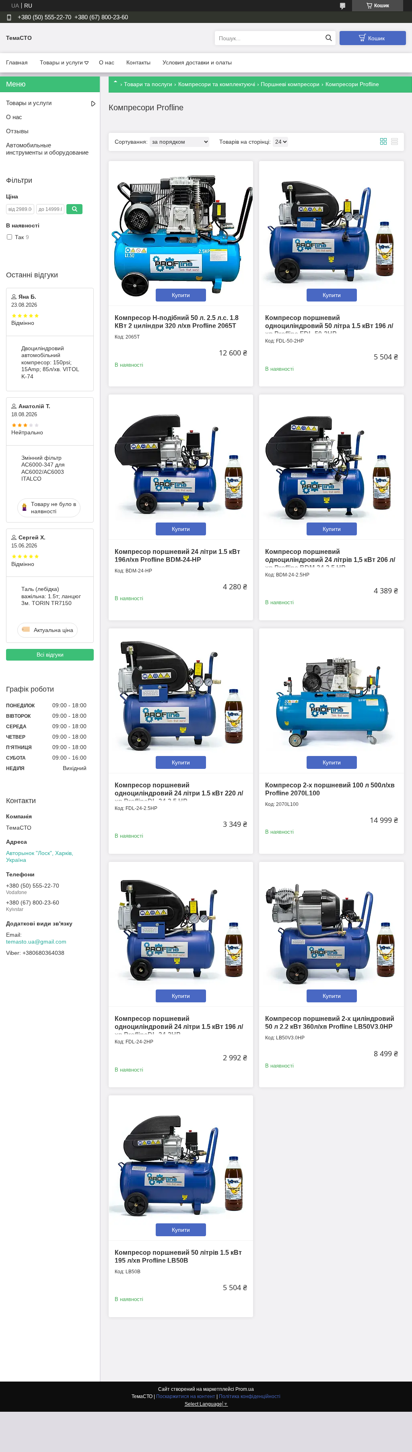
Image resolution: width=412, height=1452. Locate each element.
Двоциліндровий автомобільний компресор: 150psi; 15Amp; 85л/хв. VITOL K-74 (50, 362)
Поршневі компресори (290, 84)
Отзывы (17, 131)
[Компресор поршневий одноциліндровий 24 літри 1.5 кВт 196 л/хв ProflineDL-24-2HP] (181, 934)
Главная (17, 62)
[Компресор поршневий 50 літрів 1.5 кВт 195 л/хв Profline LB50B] (181, 1167)
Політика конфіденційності (249, 1396)
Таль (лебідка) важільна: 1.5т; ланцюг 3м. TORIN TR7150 (51, 596)
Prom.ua (244, 1389)
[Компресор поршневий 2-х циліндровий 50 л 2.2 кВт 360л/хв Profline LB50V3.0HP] (331, 934)
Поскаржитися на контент (185, 1396)
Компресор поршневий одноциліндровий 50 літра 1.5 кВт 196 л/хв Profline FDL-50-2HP (329, 325)
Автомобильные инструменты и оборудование (47, 149)
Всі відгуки (50, 654)
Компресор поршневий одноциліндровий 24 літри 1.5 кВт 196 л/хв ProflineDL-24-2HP (179, 1026)
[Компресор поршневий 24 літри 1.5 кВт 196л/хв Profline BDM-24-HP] (181, 466)
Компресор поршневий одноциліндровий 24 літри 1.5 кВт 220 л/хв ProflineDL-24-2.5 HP (179, 793)
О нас (106, 62)
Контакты (138, 62)
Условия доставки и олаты (197, 62)
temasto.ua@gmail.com (36, 941)
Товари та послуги (148, 84)
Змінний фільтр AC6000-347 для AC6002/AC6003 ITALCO (43, 468)
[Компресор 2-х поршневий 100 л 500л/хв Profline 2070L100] (331, 700)
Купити (181, 295)
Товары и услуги (61, 62)
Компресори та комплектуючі (216, 84)
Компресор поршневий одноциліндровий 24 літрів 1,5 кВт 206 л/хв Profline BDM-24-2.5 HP (330, 559)
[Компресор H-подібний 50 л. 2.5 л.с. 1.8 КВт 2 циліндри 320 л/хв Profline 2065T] (181, 233)
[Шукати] (328, 38)
